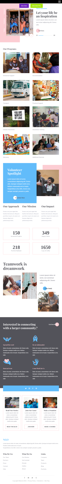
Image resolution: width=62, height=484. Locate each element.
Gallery (24, 466)
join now (31, 427)
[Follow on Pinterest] (28, 477)
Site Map (46, 481)
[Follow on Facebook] (32, 388)
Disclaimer (40, 481)
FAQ (4, 469)
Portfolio (43, 469)
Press (4, 463)
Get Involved (53, 324)
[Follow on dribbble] (36, 388)
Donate (24, 463)
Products (43, 463)
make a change (49, 427)
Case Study (48, 288)
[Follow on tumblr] (36, 477)
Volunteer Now (20, 198)
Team (42, 460)
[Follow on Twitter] (26, 388)
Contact (5, 466)
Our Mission (25, 457)
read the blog (12, 427)
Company (44, 457)
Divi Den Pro (36, 6)
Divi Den (24, 6)
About (24, 469)
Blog (42, 466)
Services (41, 31)
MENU (3, 2)
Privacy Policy (32, 481)
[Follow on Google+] (29, 388)
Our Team (6, 457)
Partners (5, 460)
